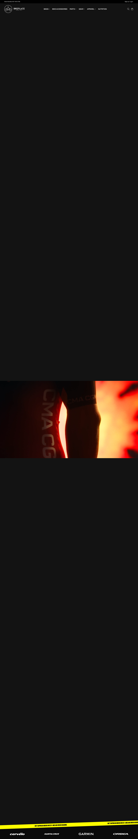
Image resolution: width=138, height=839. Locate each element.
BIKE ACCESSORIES (59, 9)
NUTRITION (102, 9)
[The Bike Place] (14, 9)
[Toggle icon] (128, 9)
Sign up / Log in (129, 1)
